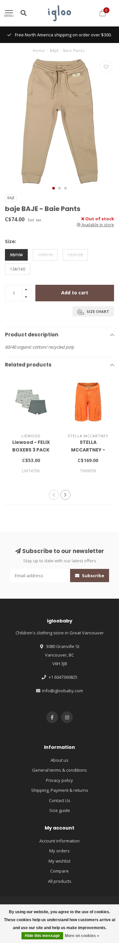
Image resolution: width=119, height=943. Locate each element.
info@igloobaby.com (62, 691)
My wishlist (59, 861)
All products (59, 881)
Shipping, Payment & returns (59, 790)
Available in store (97, 224)
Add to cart (74, 292)
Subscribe (92, 576)
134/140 (17, 269)
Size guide (59, 810)
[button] (53, 188)
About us (59, 760)
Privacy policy (59, 780)
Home (39, 50)
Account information (59, 841)
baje (11, 197)
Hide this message (42, 935)
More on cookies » (82, 935)
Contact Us (59, 800)
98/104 (16, 254)
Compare (59, 871)
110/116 (45, 254)
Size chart (97, 311)
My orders (59, 851)
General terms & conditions (59, 770)
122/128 (75, 254)
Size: (10, 241)
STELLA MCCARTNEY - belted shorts (88, 450)
